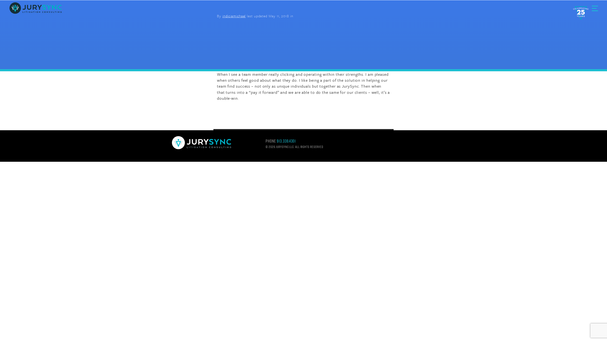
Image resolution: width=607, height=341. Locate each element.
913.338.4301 (286, 141)
